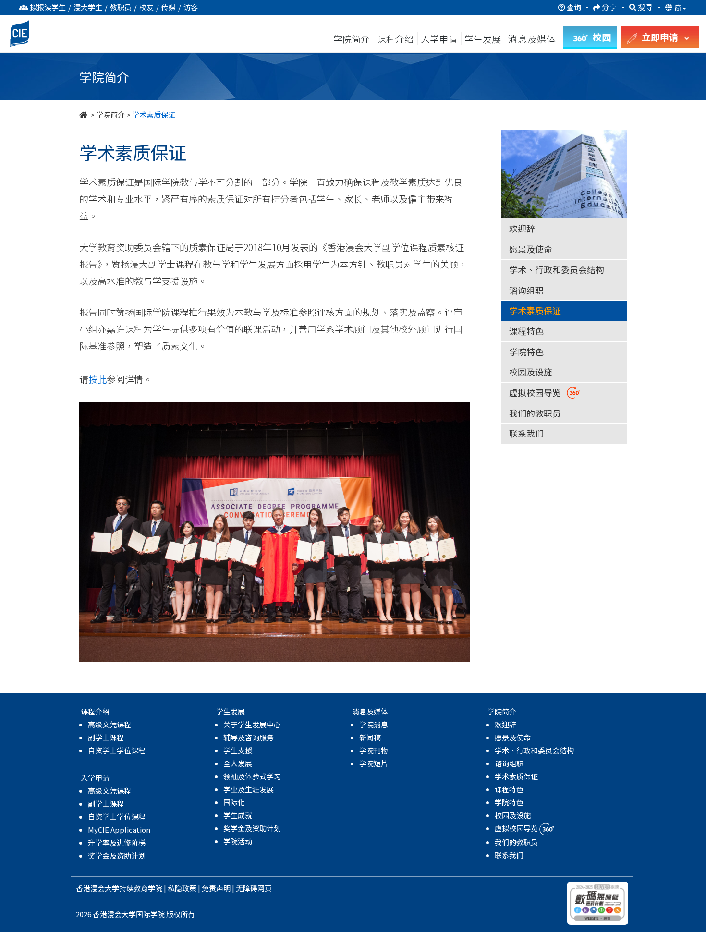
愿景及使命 (530, 248)
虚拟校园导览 (538, 392)
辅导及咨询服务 (248, 737)
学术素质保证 (535, 310)
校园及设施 (530, 371)
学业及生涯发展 (248, 789)
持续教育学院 (140, 888)
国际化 (234, 802)
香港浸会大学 (97, 888)
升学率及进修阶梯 (117, 842)
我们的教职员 (535, 413)
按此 (97, 379)
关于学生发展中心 (252, 724)
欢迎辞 (522, 228)
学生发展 (482, 38)
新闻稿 (370, 737)
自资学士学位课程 (117, 750)
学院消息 (373, 724)
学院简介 (351, 38)
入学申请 (439, 38)
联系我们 (526, 433)
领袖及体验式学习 (252, 776)
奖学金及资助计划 (117, 855)
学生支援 (237, 750)
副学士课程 (106, 737)
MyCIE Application (119, 829)
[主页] (84, 114)
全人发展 (237, 763)
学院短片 (373, 763)
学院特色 (526, 351)
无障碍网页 (254, 888)
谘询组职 (526, 290)
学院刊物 (373, 750)
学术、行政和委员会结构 (556, 269)
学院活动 (237, 841)
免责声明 (216, 888)
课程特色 (526, 331)
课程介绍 (396, 38)
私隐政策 (182, 888)
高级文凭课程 (109, 724)
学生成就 (237, 815)
